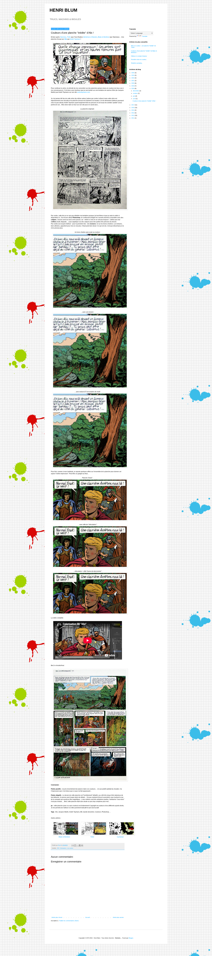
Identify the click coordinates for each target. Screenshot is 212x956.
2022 (133, 78)
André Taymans (75, 39)
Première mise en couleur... (139, 59)
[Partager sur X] (77, 845)
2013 (133, 113)
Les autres (70, 848)
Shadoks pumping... (137, 63)
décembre (136, 90)
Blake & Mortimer (103, 37)
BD (58, 848)
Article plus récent (57, 917)
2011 (133, 118)
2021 (133, 80)
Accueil (87, 917)
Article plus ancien (118, 917)
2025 (133, 72)
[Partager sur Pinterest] (82, 845)
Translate (144, 36)
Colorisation (63, 848)
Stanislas (63, 37)
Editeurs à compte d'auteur (139, 56)
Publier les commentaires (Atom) (69, 920)
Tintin (69, 37)
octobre (135, 93)
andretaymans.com (83, 92)
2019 (133, 86)
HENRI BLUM (63, 10)
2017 (133, 105)
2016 (133, 107)
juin (134, 96)
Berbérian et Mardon (90, 37)
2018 (133, 88)
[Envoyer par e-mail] (73, 845)
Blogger (131, 938)
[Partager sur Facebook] (80, 845)
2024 (133, 75)
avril (134, 98)
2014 (133, 110)
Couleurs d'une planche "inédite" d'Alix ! (144, 101)
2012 (133, 115)
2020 (133, 83)
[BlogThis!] (75, 845)
